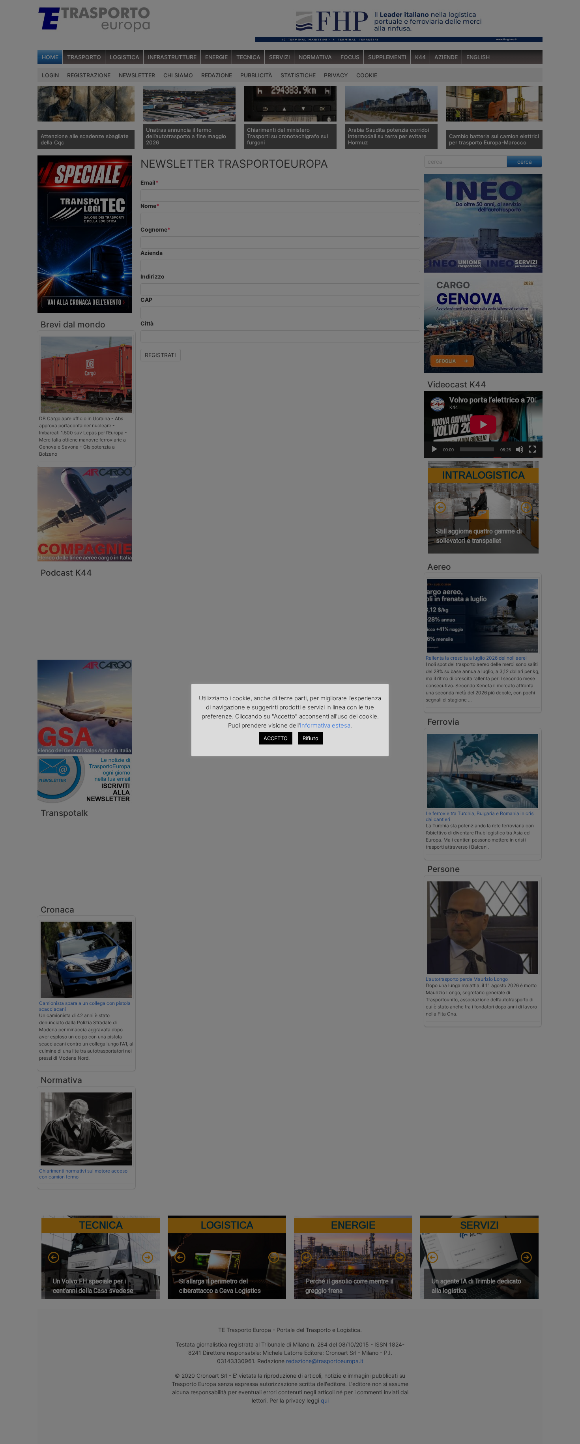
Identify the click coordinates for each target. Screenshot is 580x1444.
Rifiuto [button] (310, 738)
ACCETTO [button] (276, 738)
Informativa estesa (325, 725)
